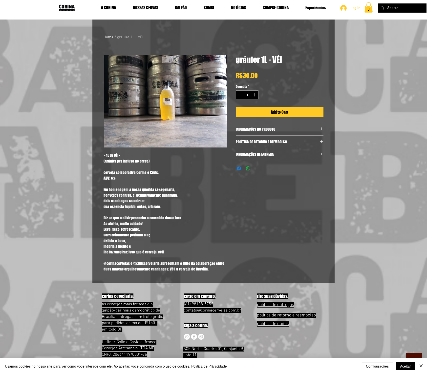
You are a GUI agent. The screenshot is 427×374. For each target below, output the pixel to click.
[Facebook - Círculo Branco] (194, 337)
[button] (368, 7)
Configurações (377, 366)
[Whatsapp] (187, 337)
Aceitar (405, 366)
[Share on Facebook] (239, 168)
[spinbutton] (247, 95)
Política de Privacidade (209, 366)
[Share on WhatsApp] (248, 168)
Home (108, 37)
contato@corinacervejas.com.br (212, 310)
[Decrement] (239, 95)
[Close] (421, 366)
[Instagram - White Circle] (201, 337)
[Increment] (255, 95)
